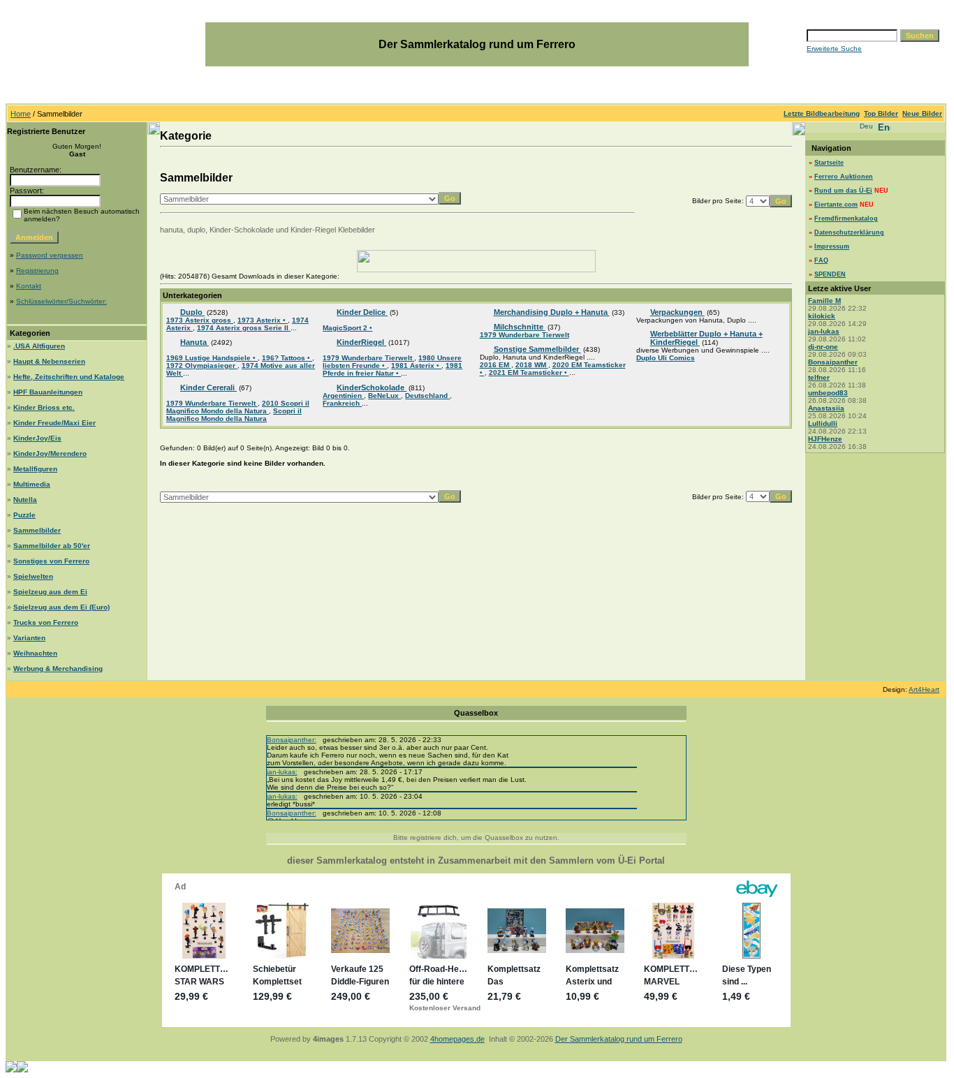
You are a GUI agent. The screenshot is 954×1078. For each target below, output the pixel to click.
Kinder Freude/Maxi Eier (54, 423)
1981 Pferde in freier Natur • (392, 369)
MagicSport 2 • (347, 328)
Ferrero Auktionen (843, 176)
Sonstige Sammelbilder (537, 349)
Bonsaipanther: (291, 740)
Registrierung (37, 270)
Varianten (29, 638)
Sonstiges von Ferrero (51, 561)
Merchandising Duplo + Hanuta (552, 312)
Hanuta (194, 342)
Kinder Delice (362, 312)
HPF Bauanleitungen (47, 392)
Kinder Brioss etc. (44, 407)
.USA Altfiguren (39, 346)
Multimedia (31, 484)
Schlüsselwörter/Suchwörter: (61, 301)
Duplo (192, 312)
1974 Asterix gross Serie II (244, 328)
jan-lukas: (282, 772)
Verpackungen (677, 312)
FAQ (821, 260)
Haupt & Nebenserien (49, 361)
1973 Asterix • (262, 320)
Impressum (831, 246)
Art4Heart (924, 689)
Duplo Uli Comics (665, 358)
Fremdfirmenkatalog (846, 218)
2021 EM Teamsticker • (529, 372)
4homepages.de (457, 1039)
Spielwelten (33, 576)
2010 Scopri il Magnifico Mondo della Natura (237, 407)
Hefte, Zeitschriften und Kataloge (68, 377)
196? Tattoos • (287, 358)
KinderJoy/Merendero (50, 453)
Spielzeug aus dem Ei (50, 592)
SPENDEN (830, 274)
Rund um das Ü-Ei (843, 190)
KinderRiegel (361, 342)
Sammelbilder (37, 530)
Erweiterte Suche (834, 48)
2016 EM (495, 365)
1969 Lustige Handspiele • (212, 358)
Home (20, 114)
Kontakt (28, 286)
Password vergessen (49, 255)
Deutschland (427, 395)
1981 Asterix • (416, 365)
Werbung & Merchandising (58, 668)
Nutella (25, 499)
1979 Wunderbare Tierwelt (212, 403)
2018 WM (531, 365)
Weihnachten (35, 653)
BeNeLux (384, 395)
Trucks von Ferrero (45, 622)
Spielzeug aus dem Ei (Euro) (61, 607)
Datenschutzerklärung (849, 232)
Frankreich (342, 403)
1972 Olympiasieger (201, 365)
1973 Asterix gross (199, 320)
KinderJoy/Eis (37, 438)
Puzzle (24, 515)
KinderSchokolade (371, 387)
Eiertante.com (836, 204)
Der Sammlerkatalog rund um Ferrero (618, 1039)
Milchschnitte (519, 327)
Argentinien (343, 395)
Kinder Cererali (208, 387)
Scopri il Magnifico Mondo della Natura (234, 414)
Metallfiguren (35, 469)
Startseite (829, 162)
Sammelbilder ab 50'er (51, 545)
